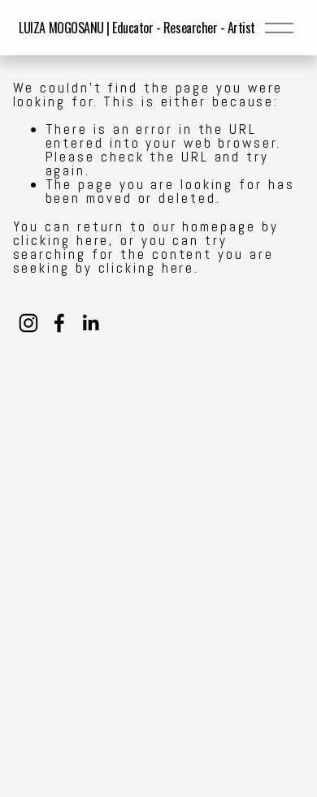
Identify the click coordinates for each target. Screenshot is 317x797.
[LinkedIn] (90, 323)
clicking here (61, 240)
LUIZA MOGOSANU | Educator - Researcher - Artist (136, 27)
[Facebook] (59, 323)
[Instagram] (28, 323)
